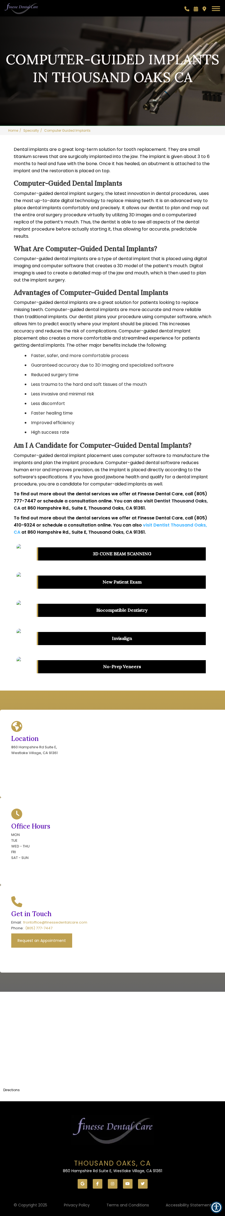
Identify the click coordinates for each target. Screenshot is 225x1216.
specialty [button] (31, 130)
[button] (186, 9)
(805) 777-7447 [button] (38, 928)
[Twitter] (143, 1184)
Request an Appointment (42, 940)
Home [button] (13, 130)
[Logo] (112, 1130)
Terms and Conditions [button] (127, 1205)
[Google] (82, 1184)
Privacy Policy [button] (77, 1205)
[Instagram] (112, 1184)
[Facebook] (97, 1184)
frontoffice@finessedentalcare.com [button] (55, 922)
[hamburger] (218, 7)
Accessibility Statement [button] (188, 1205)
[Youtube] (128, 1184)
